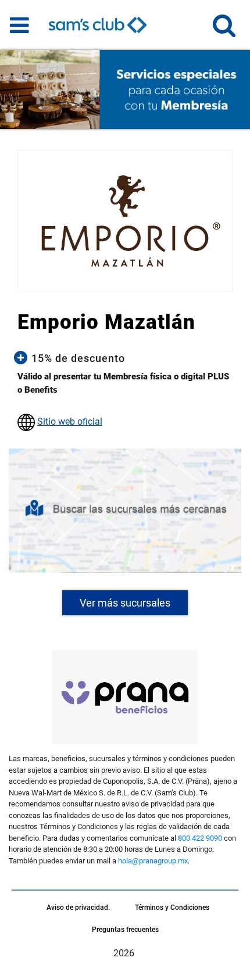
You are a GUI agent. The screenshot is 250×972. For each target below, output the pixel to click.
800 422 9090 (200, 838)
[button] (224, 30)
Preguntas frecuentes (125, 930)
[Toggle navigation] (19, 25)
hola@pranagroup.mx (153, 860)
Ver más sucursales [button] (125, 603)
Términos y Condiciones (172, 907)
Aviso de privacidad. (78, 907)
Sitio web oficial (69, 421)
